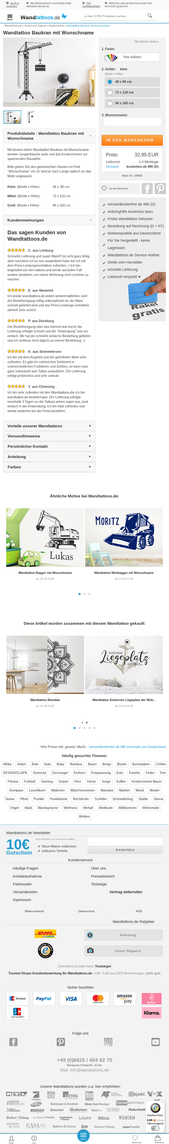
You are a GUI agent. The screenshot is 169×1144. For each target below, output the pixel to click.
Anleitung (128, 935)
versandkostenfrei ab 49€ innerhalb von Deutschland (127, 747)
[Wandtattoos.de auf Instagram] (108, 1042)
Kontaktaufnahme (27, 876)
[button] (79, 594)
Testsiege (99, 884)
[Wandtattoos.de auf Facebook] (13, 1042)
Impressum (22, 900)
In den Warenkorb (130, 140)
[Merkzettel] (135, 1139)
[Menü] (162, 1103)
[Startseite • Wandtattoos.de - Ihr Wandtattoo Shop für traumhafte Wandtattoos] (44, 17)
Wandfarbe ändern (146, 41)
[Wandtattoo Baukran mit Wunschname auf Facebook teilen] (146, 188)
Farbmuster (22, 884)
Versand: (112, 166)
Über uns (98, 868)
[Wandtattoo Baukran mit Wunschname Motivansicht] (30, 117)
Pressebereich (103, 876)
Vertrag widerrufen (125, 892)
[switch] (155, 1128)
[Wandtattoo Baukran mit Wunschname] (49, 72)
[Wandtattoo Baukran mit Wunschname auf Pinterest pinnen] (159, 188)
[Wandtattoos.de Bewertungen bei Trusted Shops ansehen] (45, 957)
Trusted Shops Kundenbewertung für (50, 973)
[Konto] (11, 1139)
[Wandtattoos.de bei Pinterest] (61, 1042)
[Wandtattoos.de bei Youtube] (155, 1042)
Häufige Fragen (25, 868)
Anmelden (125, 850)
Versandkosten (25, 892)
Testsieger (103, 966)
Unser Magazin (128, 951)
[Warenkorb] (158, 1139)
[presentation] (82, 722)
